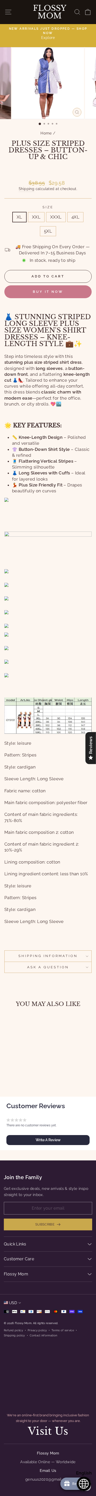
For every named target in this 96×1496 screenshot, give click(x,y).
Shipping (26, 189)
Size (48, 207)
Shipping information (48, 956)
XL (19, 217)
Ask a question (48, 967)
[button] (48, 1140)
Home (46, 133)
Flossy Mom (49, 12)
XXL (36, 217)
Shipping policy (14, 1335)
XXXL (56, 217)
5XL (48, 231)
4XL (75, 217)
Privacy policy (37, 1330)
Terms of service (62, 1330)
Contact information (43, 1335)
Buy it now (48, 292)
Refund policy (13, 1330)
